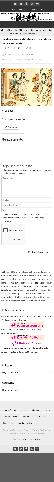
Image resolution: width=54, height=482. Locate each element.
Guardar (9, 108)
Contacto (23, 9)
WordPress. (37, 437)
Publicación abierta (10, 408)
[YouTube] (15, 4)
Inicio (13, 9)
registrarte (8, 346)
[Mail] (37, 4)
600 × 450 (32, 58)
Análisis (9, 30)
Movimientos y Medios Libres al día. (17, 421)
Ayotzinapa (28, 414)
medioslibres (11, 54)
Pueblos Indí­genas (31, 408)
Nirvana (27, 437)
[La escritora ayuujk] (27, 85)
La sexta (47, 408)
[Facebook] (26, 4)
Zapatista (41, 414)
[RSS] (32, 4)
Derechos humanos (10, 414)
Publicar (34, 9)
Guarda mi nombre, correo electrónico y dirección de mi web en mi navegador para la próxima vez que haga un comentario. (26, 215)
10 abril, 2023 (27, 54)
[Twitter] (21, 4)
